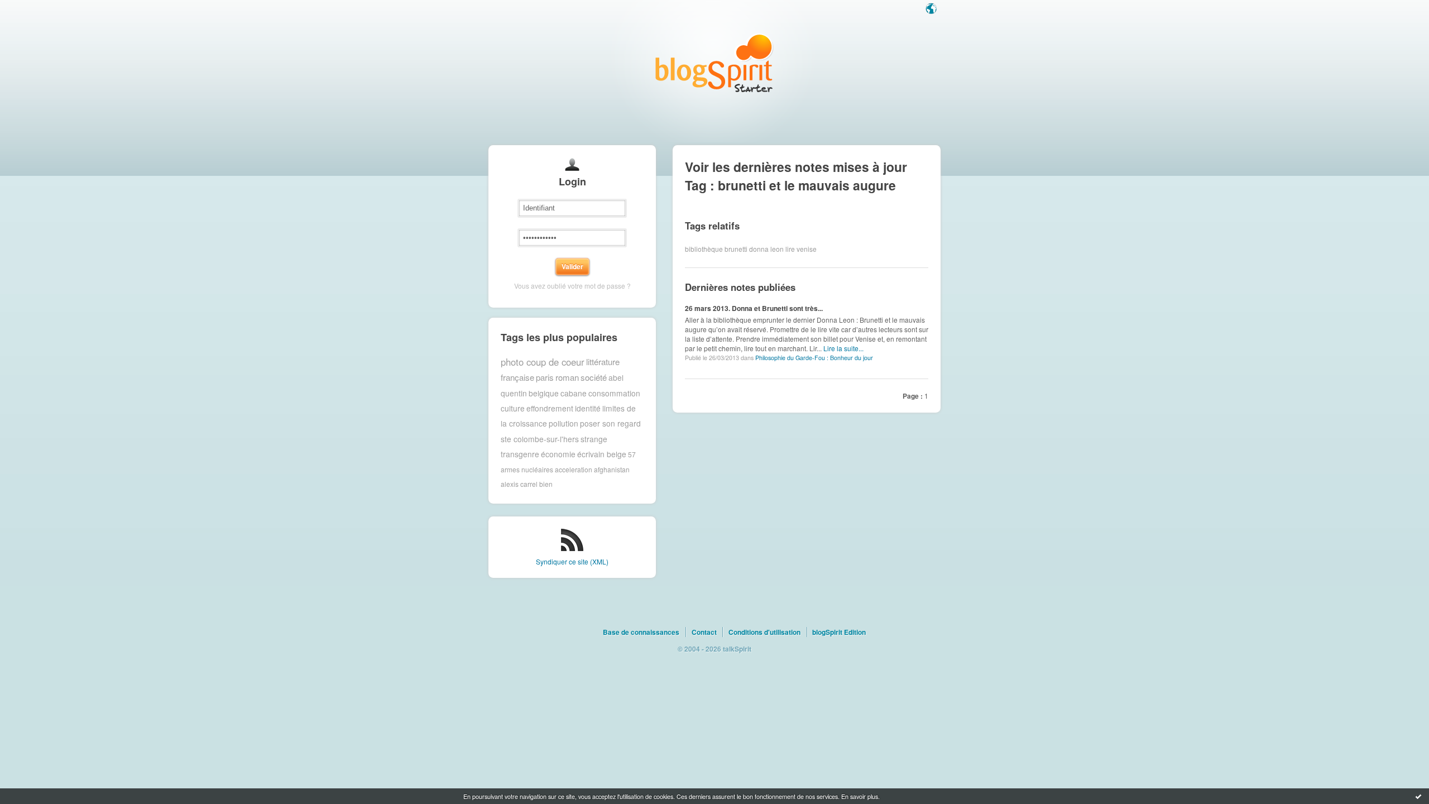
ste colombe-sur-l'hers (540, 438)
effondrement (549, 408)
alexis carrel (519, 484)
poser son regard (610, 423)
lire (790, 248)
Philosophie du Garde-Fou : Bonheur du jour (814, 357)
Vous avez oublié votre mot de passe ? (572, 285)
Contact (704, 632)
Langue (932, 9)
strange (594, 438)
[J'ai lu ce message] (1418, 796)
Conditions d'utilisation (764, 632)
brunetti (736, 248)
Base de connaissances (641, 632)
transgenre (520, 454)
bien (546, 484)
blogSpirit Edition (839, 632)
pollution (563, 423)
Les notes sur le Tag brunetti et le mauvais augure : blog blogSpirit (714, 63)
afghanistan (612, 469)
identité (588, 408)
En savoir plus (859, 796)
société (594, 377)
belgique (544, 393)
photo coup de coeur (542, 361)
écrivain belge (601, 454)
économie (558, 454)
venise (807, 248)
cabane (573, 393)
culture (513, 408)
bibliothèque (704, 248)
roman (567, 377)
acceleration (573, 469)
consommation (614, 393)
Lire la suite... (843, 348)
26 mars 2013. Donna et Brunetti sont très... (754, 308)
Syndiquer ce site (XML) (572, 561)
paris (545, 377)
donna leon (766, 248)
